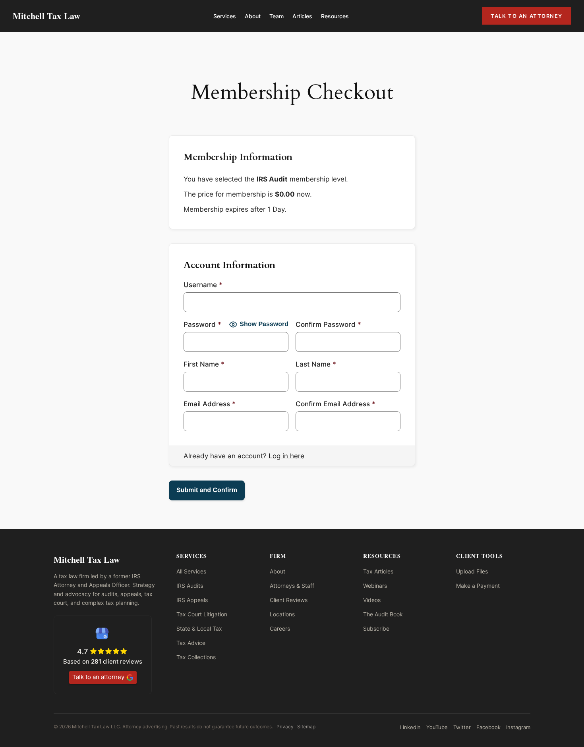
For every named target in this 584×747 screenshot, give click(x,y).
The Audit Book (383, 614)
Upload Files (472, 571)
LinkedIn (410, 727)
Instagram (518, 727)
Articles (302, 16)
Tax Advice (190, 642)
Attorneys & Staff (292, 585)
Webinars (375, 585)
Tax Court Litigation (201, 614)
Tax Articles (378, 571)
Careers (280, 628)
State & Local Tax (199, 628)
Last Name (316, 364)
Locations (282, 614)
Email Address (210, 404)
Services (224, 16)
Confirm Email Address (335, 404)
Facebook (488, 727)
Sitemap (306, 727)
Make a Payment (478, 585)
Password (202, 324)
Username (203, 285)
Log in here (286, 456)
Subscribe (376, 628)
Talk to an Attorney (527, 16)
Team (276, 16)
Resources (335, 16)
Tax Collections (196, 657)
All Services (191, 571)
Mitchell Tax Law (47, 15)
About (253, 16)
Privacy (285, 727)
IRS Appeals (192, 599)
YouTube (437, 727)
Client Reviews (288, 599)
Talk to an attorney (98, 677)
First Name (204, 364)
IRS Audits (189, 585)
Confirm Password (328, 324)
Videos (372, 599)
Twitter (462, 727)
